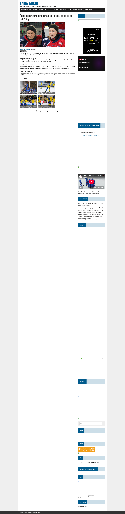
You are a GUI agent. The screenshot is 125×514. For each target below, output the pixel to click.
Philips (80, 170)
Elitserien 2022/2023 (26, 10)
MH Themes (38, 512)
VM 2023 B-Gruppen (38, 10)
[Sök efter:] (90, 423)
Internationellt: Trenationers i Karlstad (88, 220)
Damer (69, 10)
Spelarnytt (63, 10)
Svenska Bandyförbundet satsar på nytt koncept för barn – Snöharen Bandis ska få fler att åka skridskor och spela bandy (91, 216)
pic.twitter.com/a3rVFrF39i (87, 132)
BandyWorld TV (88, 10)
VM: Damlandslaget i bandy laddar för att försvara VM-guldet (28, 106)
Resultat (56, 10)
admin (28, 49)
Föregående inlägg (42, 111)
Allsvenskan (48, 10)
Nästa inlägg (54, 111)
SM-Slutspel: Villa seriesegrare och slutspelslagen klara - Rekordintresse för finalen (28, 92)
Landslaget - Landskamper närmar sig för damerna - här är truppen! (46, 106)
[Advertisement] (91, 85)
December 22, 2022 (86, 137)
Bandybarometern (77, 10)
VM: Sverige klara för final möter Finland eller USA (45, 93)
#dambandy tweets (83, 506)
